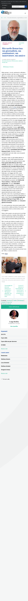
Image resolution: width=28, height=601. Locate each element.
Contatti (4, 7)
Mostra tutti (4, 373)
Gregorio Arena (5, 369)
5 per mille (4, 338)
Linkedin (3, 302)
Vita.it (6, 253)
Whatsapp (20, 300)
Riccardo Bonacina (6, 61)
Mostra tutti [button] (4, 348)
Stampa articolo (7, 304)
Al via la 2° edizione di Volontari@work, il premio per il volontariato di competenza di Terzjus (19, 290)
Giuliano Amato (5, 359)
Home (2, 17)
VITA (14, 107)
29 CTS (3, 334)
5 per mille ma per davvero (9, 341)
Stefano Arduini (5, 366)
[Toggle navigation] (25, 13)
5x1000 (3, 345)
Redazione (4, 355)
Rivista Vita (4, 62)
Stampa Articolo (9, 67)
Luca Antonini (5, 362)
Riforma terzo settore (17, 61)
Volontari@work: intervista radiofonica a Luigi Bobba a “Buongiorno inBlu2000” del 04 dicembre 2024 (8, 291)
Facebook (9, 300)
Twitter (15, 300)
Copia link (9, 302)
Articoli (5, 42)
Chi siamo (4, 5)
